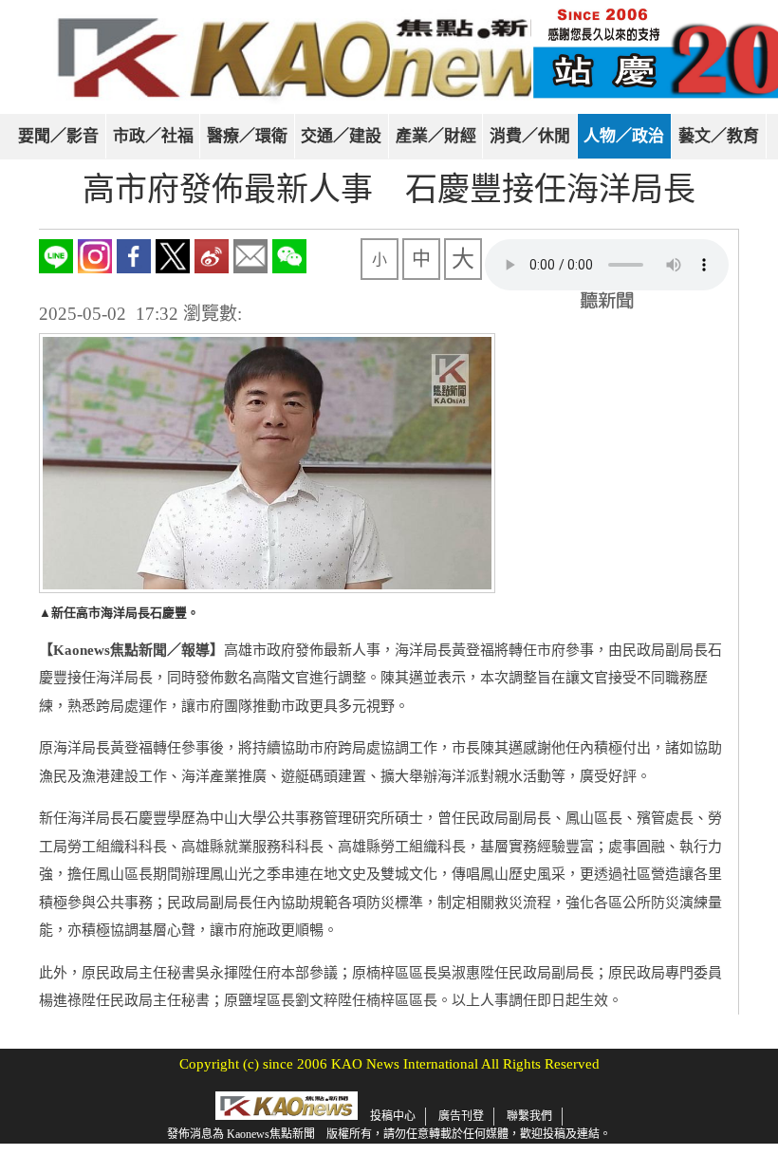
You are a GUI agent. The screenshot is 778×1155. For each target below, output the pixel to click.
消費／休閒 (530, 136)
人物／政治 (624, 136)
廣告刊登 (461, 1116)
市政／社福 (153, 136)
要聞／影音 (58, 136)
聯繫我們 (529, 1116)
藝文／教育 (718, 136)
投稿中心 (393, 1116)
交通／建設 (341, 136)
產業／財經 (436, 136)
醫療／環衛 (247, 136)
